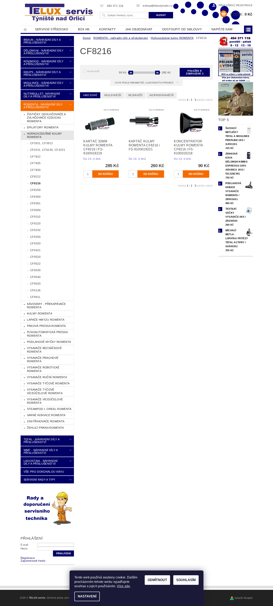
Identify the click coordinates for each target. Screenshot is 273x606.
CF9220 (35, 223)
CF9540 (35, 277)
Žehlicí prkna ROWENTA (45, 427)
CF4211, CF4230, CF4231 (47, 149)
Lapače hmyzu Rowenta (45, 319)
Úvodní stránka (25, 29)
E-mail (24, 544)
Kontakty (107, 29)
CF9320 (35, 243)
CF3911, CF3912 (41, 143)
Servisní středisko (51, 29)
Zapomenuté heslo (33, 560)
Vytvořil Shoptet (243, 598)
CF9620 (35, 283)
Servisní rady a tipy (39, 479)
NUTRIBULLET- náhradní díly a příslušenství (42, 95)
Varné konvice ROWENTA (46, 415)
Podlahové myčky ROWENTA (49, 341)
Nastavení (87, 596)
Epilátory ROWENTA (42, 127)
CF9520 (35, 256)
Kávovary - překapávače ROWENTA (46, 305)
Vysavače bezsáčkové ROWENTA (44, 349)
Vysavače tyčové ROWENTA (48, 383)
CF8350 (35, 196)
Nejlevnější (112, 95)
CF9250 (35, 236)
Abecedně (90, 95)
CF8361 (35, 203)
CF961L (35, 297)
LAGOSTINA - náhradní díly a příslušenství (41, 462)
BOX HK (84, 29)
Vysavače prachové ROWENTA (42, 359)
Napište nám (222, 29)
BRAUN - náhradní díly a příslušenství (42, 41)
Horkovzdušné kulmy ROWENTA (44, 135)
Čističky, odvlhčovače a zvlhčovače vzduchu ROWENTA (46, 118)
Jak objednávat (138, 29)
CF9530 (35, 270)
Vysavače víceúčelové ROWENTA (45, 401)
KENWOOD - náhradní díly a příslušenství (43, 63)
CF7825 (35, 163)
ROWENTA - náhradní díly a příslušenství (43, 106)
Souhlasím (186, 580)
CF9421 (35, 250)
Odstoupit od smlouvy (182, 29)
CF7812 (35, 156)
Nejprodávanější (161, 95)
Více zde (123, 586)
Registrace (244, 5)
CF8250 (35, 189)
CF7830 (35, 170)
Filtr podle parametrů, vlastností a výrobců (144, 82)
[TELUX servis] (60, 13)
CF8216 (35, 183)
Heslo (24, 548)
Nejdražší (135, 95)
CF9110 (35, 216)
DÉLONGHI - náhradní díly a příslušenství (44, 52)
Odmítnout (157, 580)
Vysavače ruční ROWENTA (47, 377)
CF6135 (35, 290)
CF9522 (35, 263)
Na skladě (93, 71)
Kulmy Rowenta (39, 313)
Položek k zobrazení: (194, 72)
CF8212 (35, 176)
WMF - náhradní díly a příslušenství (41, 451)
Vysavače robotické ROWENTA (43, 369)
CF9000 (35, 210)
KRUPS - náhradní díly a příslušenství (42, 73)
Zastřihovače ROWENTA (45, 421)
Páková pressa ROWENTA (46, 325)
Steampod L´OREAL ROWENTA (49, 409)
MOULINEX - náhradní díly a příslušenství (44, 84)
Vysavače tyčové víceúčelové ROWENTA (45, 391)
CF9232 (35, 230)
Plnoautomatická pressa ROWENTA (47, 333)
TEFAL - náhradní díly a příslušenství (41, 441)
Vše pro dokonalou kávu (44, 471)
